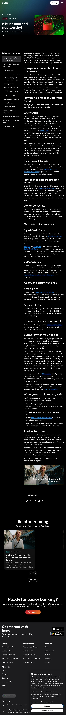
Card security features (10, 88)
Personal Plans (7, 651)
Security (5, 678)
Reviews (47, 655)
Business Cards (28, 662)
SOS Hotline (46, 374)
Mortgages (48, 658)
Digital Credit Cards (11, 91)
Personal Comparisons (10, 658)
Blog (45, 647)
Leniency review (8, 84)
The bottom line (8, 126)
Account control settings (11, 99)
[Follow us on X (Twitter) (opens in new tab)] (30, 500)
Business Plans (28, 651)
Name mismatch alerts (12, 74)
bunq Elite (37, 247)
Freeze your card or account (9, 112)
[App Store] (58, 629)
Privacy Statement (21, 705)
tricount (47, 662)
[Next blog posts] (35, 573)
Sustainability (7, 682)
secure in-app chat (51, 389)
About (4, 686)
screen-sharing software (47, 188)
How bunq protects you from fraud (11, 65)
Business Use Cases (30, 647)
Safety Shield (9, 70)
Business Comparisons (31, 658)
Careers (5, 674)
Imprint (4, 705)
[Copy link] (22, 500)
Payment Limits (10, 107)
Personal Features (8, 655)
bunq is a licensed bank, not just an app (11, 59)
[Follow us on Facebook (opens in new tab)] (43, 500)
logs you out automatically (44, 292)
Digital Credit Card (55, 236)
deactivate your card (54, 325)
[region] (33, 550)
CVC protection (10, 95)
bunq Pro (27, 247)
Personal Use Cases (9, 647)
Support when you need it (11, 117)
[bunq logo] (5, 3)
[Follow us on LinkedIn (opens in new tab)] (38, 500)
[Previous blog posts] (31, 573)
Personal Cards (7, 662)
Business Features (29, 655)
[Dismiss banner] (3, 711)
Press (4, 670)
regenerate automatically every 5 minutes (39, 275)
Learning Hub (49, 651)
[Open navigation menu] (62, 3)
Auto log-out (9, 103)
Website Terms (11, 705)
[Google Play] (57, 634)
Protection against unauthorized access (11, 79)
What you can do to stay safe (11, 121)
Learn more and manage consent (42, 702)
